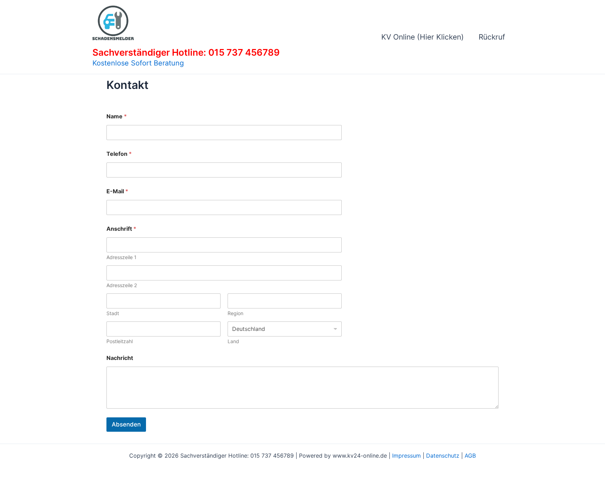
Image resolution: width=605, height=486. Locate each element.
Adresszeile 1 (121, 257)
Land (233, 341)
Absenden (126, 424)
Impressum (406, 455)
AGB (470, 455)
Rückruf (492, 37)
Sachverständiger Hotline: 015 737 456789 (186, 52)
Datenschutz (442, 455)
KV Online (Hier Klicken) (422, 37)
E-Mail (117, 191)
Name (116, 116)
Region (235, 313)
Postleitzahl (119, 341)
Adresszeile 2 (121, 285)
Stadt (112, 313)
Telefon (119, 154)
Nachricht (119, 358)
